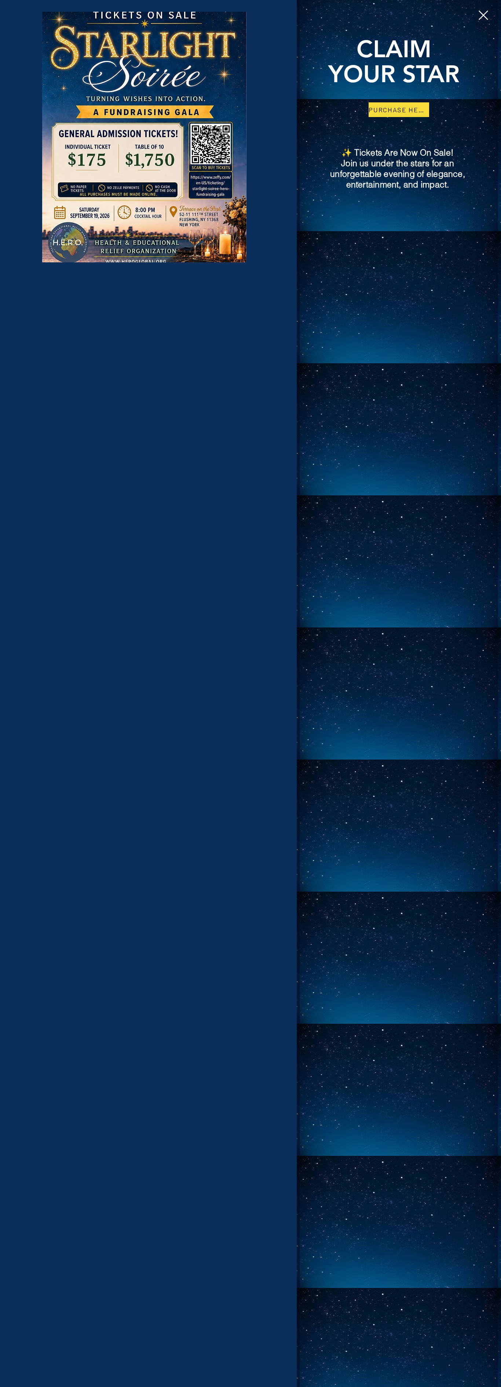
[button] (483, 15)
